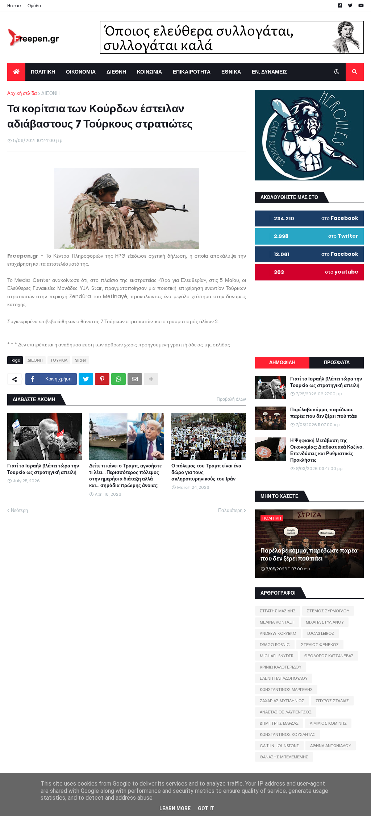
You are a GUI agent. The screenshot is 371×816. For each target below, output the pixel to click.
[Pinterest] (102, 379)
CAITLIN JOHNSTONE (279, 746)
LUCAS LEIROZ (320, 633)
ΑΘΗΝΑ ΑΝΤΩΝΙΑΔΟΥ (330, 746)
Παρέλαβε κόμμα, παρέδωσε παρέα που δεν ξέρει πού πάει (324, 413)
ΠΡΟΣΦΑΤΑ (337, 362)
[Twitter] (86, 379)
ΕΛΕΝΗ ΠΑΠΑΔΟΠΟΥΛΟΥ (284, 678)
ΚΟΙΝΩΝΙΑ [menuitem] (149, 71)
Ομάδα (34, 6)
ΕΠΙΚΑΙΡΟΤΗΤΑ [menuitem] (191, 71)
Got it (206, 808)
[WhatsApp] (118, 379)
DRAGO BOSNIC (275, 645)
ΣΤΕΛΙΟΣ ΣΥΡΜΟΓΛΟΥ (328, 611)
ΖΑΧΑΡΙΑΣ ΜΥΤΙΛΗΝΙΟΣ (282, 701)
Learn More (175, 808)
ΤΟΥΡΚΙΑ (58, 360)
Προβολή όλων (231, 399)
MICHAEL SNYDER (276, 656)
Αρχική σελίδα (22, 93)
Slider (80, 360)
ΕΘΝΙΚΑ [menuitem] (231, 71)
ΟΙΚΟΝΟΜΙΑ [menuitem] (81, 71)
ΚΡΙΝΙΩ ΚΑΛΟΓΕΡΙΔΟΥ (280, 667)
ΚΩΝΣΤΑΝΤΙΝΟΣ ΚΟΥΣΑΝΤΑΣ (287, 734)
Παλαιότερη (230, 510)
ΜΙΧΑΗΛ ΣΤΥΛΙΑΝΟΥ (325, 622)
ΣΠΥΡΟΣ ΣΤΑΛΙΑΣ (332, 701)
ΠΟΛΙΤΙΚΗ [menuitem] (43, 71)
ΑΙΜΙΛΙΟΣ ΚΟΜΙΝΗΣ (328, 723)
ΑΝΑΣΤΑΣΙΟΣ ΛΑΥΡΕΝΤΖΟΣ (286, 712)
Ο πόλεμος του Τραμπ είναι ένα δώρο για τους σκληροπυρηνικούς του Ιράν (206, 472)
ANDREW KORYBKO (278, 633)
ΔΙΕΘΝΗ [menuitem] (116, 71)
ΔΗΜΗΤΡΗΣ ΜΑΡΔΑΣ (279, 723)
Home (14, 6)
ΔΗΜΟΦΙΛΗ (282, 362)
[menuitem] (16, 72)
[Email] (135, 379)
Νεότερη (19, 510)
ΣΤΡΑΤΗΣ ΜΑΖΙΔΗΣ (278, 611)
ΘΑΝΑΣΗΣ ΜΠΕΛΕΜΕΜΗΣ (284, 757)
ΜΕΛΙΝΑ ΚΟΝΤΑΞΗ (277, 622)
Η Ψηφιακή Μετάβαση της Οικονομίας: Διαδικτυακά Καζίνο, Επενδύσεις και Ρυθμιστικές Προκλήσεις (326, 450)
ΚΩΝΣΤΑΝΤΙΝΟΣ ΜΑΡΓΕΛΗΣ (286, 689)
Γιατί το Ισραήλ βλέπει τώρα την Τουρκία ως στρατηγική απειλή (43, 469)
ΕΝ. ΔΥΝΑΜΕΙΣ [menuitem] (269, 71)
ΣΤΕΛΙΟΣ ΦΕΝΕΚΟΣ (320, 645)
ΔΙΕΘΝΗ (50, 93)
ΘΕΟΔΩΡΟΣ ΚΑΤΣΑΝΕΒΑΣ (329, 656)
